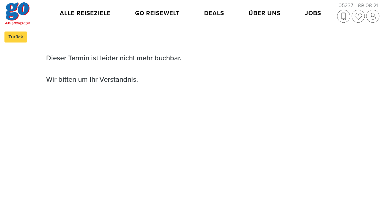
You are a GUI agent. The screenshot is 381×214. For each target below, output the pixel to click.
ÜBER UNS (265, 13)
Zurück (15, 37)
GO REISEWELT (157, 13)
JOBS (313, 13)
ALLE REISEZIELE (85, 13)
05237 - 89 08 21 (358, 5)
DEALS (214, 13)
